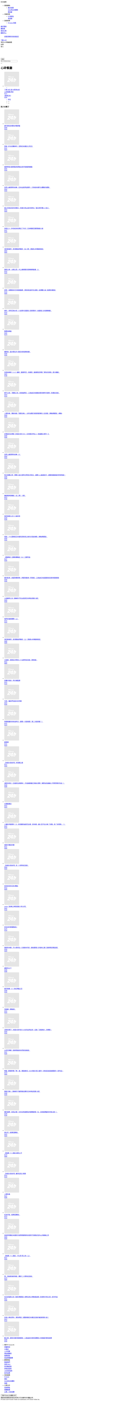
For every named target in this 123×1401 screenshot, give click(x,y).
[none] (63, 119)
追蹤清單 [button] (7, 36)
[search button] (1, 63)
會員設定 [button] (16, 36)
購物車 (3, 28)
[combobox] (61, 61)
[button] (61, 12)
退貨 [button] (11, 36)
